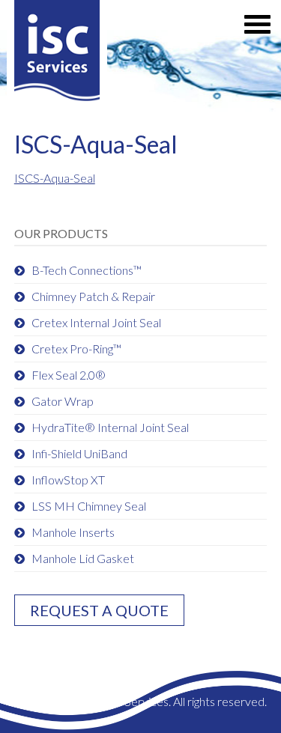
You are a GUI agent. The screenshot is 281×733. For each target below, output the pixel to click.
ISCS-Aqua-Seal (54, 178)
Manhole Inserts (73, 532)
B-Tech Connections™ (86, 270)
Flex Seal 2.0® (68, 375)
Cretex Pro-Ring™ (76, 348)
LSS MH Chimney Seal (88, 506)
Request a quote (99, 610)
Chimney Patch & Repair (93, 296)
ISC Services (57, 54)
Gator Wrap (62, 401)
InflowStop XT (68, 479)
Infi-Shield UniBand (79, 453)
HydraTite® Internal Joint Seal (110, 427)
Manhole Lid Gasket (82, 558)
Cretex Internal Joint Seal (96, 322)
